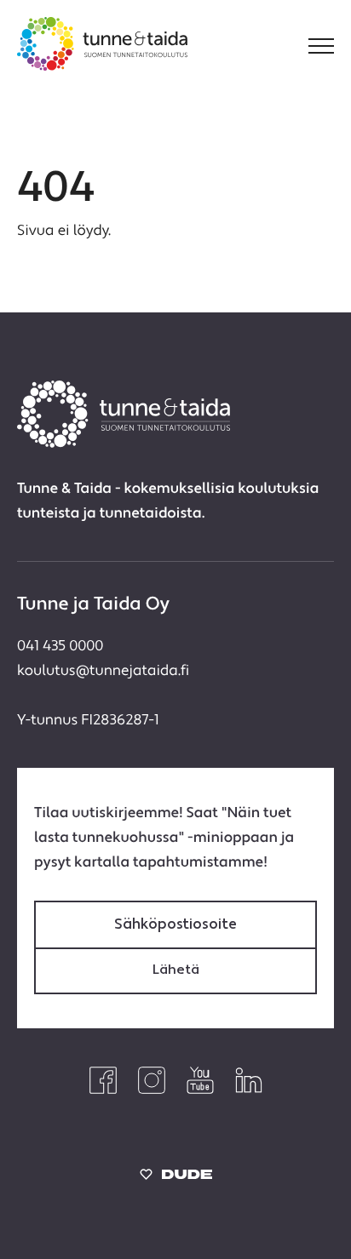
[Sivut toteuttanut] (176, 1178)
